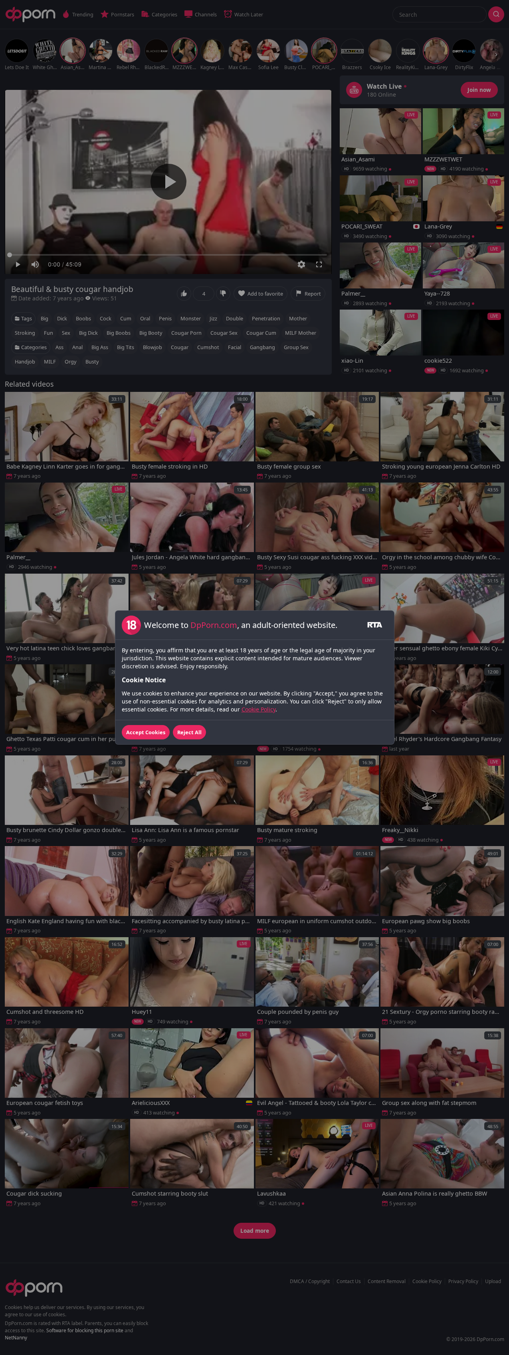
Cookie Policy (258, 709)
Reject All (189, 732)
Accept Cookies (145, 732)
